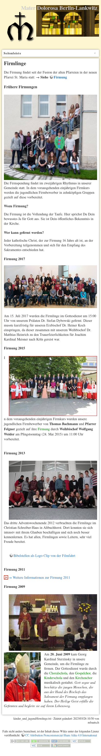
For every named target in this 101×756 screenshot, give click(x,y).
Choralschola (58, 673)
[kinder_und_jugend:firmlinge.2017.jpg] (50, 286)
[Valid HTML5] (81, 740)
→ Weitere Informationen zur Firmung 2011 (39, 577)
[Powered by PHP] (61, 740)
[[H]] (20, 29)
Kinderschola (53, 677)
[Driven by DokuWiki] (61, 745)
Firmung (60, 77)
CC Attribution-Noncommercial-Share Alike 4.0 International (61, 735)
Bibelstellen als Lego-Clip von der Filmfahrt (44, 555)
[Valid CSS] (40, 745)
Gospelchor (82, 673)
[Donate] (40, 740)
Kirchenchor (83, 677)
